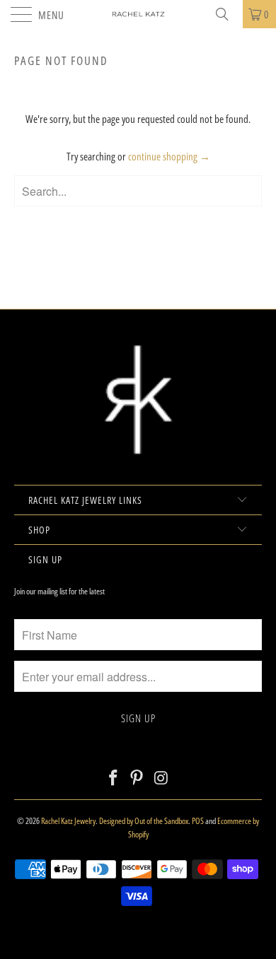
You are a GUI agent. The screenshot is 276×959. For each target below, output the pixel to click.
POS (198, 821)
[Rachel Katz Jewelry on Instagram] (161, 778)
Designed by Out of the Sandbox (143, 821)
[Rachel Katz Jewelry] (138, 14)
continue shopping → (169, 156)
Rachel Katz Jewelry (68, 821)
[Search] (227, 14)
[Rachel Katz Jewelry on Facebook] (113, 778)
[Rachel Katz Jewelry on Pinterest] (137, 778)
